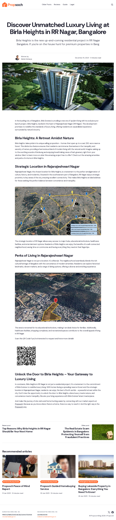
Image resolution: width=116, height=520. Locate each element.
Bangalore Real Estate (89, 482)
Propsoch (19, 404)
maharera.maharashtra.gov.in (46, 517)
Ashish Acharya (26, 59)
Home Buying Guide (12, 482)
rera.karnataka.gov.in (9, 517)
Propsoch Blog (96, 516)
